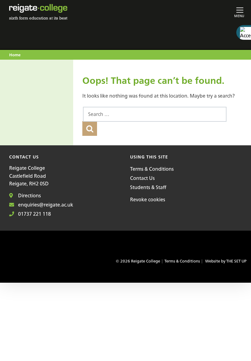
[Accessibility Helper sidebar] (243, 32)
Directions (29, 195)
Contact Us (142, 178)
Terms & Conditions (152, 169)
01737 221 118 (34, 214)
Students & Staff (148, 187)
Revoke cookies (147, 199)
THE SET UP (236, 261)
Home (15, 55)
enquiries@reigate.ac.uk (45, 204)
